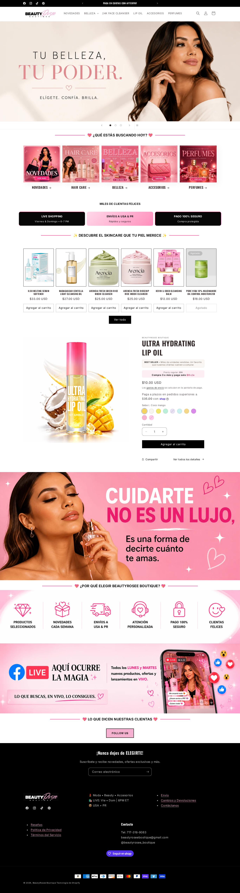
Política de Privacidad (46, 830)
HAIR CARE (78, 187)
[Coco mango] (144, 411)
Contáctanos (170, 805)
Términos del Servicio (46, 835)
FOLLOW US (120, 733)
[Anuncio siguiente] (157, 3)
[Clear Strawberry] (144, 417)
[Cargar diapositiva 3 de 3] (121, 125)
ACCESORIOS (157, 187)
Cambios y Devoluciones (178, 800)
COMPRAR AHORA (120, 101)
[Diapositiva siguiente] (129, 125)
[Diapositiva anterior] (102, 125)
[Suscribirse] (147, 772)
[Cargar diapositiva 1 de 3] (110, 125)
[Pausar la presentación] (138, 125)
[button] (91, 13)
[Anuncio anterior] (82, 3)
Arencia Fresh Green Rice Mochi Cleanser (103, 292)
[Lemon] (158, 411)
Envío (165, 795)
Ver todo (120, 319)
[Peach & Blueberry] (186, 411)
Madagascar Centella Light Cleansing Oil (71, 292)
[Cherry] (193, 411)
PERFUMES (196, 187)
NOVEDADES (40, 187)
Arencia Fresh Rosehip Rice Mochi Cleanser (136, 292)
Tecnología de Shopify (68, 883)
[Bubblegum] (151, 417)
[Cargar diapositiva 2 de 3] (115, 125)
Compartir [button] (151, 459)
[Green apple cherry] (165, 411)
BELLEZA (118, 187)
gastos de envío (155, 387)
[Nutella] (172, 411)
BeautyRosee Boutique (44, 883)
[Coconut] (151, 411)
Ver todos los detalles (186, 459)
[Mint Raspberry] (179, 411)
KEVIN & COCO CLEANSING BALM (169, 292)
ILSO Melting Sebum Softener (38, 292)
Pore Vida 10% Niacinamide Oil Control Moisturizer (201, 292)
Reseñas (36, 824)
